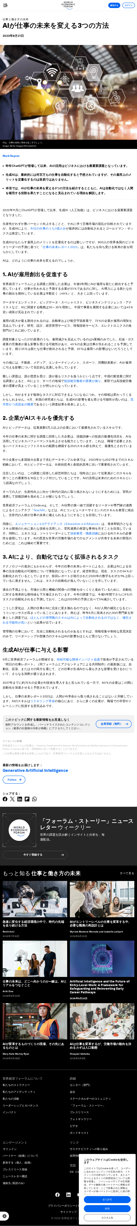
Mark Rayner (11, 155)
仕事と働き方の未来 (16, 19)
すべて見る (127, 873)
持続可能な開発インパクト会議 (78, 659)
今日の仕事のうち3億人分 (48, 228)
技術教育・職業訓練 (84, 533)
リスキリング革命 (42, 701)
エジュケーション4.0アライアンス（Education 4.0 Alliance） (58, 524)
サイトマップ (68, 1211)
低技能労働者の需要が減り (82, 381)
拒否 (107, 1208)
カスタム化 (107, 1217)
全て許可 (107, 1199)
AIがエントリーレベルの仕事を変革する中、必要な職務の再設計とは (100, 923)
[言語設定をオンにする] (4, 1216)
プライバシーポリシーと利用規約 (68, 1205)
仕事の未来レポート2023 (60, 247)
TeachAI (39, 510)
